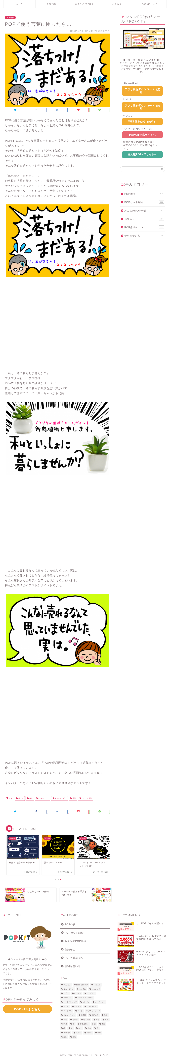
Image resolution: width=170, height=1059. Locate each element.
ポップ (20, 798)
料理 (65, 1024)
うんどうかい (68, 989)
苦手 (74, 798)
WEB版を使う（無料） (142, 121)
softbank (97, 985)
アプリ (65, 993)
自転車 (89, 1033)
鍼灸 (65, 1037)
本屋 (103, 1024)
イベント (77, 993)
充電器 (83, 1015)
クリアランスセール (85, 998)
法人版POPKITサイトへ (142, 154)
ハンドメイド (92, 1006)
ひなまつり (96, 989)
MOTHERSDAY (82, 985)
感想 (97, 1019)
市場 (65, 1019)
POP (10, 798)
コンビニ (86, 1002)
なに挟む (82, 989)
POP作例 (51, 4)
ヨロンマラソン (69, 1015)
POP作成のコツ (143, 227)
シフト (65, 1006)
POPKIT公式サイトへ (142, 134)
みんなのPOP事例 (84, 4)
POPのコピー (43, 798)
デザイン (77, 1006)
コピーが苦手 (86, 798)
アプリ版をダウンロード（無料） (142, 91)
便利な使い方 (143, 235)
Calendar (66, 985)
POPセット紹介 (143, 202)
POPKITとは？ (150, 4)
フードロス (67, 1011)
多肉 (31, 798)
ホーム (19, 4)
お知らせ (117, 4)
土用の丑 (95, 1015)
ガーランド (67, 998)
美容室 (78, 1033)
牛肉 (89, 1028)
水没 (80, 1028)
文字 (106, 1019)
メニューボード (94, 1011)
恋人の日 (86, 1019)
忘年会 (75, 1019)
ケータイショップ (70, 1002)
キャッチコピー (60, 798)
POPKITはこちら (27, 1009)
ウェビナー (91, 993)
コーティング (100, 1002)
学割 (105, 1015)
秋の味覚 (66, 1033)
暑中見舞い (84, 1024)
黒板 (74, 1037)
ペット (80, 1011)
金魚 (99, 1033)
